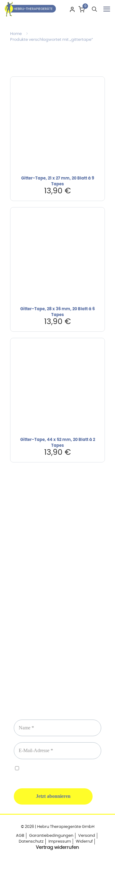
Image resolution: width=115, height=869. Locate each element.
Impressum (59, 842)
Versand (86, 836)
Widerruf (84, 842)
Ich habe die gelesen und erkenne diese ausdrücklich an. (57, 772)
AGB (20, 836)
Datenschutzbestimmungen (73, 769)
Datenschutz (31, 842)
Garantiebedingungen (51, 836)
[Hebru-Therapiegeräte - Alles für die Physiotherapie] (30, 9)
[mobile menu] (107, 9)
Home (16, 34)
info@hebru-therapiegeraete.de (58, 608)
